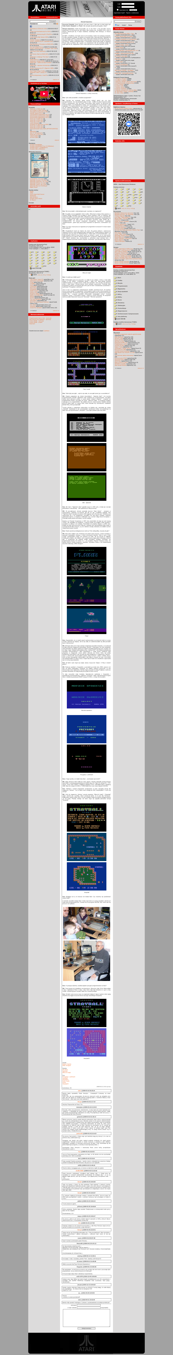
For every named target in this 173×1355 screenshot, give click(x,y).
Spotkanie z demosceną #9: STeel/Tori (41, 34)
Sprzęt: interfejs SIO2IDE (122, 261)
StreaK (80, 1182)
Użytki (124, 25)
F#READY (118, 220)
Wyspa (32, 296)
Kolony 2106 (33, 292)
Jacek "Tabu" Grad (120, 234)
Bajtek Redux (34, 187)
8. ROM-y (119, 297)
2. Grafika (119, 280)
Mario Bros (33, 288)
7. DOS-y (119, 294)
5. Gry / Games (119, 84)
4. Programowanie (121, 286)
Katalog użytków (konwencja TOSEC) (125, 322)
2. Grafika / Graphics (121, 80)
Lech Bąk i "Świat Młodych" (122, 217)
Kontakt (31, 202)
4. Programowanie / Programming (124, 83)
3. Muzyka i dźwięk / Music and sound (126, 81)
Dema (130, 25)
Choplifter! (33, 283)
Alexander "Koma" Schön (122, 235)
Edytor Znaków (66, 1064)
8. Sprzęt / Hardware (121, 88)
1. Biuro (118, 277)
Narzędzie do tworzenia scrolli (38, 111)
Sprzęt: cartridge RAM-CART (123, 257)
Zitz (79, 1223)
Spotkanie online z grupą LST (38, 72)
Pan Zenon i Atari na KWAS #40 (39, 54)
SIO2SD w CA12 (119, 341)
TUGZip (48, 274)
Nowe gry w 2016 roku (36, 126)
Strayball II (65, 1084)
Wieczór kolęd (66, 1072)
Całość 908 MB (120, 319)
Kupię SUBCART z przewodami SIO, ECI (126, 50)
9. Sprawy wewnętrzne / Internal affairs (126, 90)
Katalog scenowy (119, 187)
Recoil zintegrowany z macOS (38, 75)
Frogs (31, 282)
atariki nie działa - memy (122, 45)
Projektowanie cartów (121, 344)
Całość (35, 274)
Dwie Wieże (33, 300)
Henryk (79, 1230)
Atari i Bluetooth (119, 337)
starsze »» (56, 79)
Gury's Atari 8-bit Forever (37, 194)
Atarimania (33, 195)
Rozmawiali (117, 211)
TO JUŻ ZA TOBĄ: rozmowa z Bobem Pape (127, 230)
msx (136, 197)
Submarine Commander (37, 281)
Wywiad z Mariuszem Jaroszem (124, 213)
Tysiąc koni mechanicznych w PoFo (40, 31)
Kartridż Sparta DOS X (36, 113)
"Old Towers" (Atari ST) (36, 279)
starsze (57, 140)
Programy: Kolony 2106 (121, 253)
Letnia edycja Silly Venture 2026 (39, 37)
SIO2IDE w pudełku (120, 364)
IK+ (116, 67)
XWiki (31, 193)
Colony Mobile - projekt (35, 322)
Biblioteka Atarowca (35, 151)
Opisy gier (32, 278)
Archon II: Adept (34, 293)
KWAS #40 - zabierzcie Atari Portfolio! (40, 62)
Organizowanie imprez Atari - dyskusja (40, 318)
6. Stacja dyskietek (122, 291)
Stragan (116, 247)
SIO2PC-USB (119, 338)
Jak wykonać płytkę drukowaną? (124, 355)
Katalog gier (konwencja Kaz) (38, 244)
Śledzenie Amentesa (120, 227)
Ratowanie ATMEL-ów (121, 342)
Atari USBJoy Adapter (121, 251)
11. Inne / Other (119, 93)
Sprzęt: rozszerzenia (121, 254)
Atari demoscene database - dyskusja (40, 319)
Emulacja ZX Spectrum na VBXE (39, 124)
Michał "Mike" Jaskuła (121, 218)
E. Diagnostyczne (121, 311)
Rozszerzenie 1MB (120, 349)
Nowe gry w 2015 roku (36, 127)
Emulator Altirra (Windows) (37, 149)
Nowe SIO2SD (119, 340)
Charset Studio (119, 47)
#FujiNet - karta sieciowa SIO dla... (125, 53)
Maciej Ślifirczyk (119, 237)
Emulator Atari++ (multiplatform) (39, 147)
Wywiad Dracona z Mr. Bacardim (124, 214)
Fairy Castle (65, 1081)
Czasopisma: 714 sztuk (37, 178)
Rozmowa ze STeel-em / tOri (38, 28)
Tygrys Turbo (119, 347)
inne (44, 266)
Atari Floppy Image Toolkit (37, 71)
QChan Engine (34, 137)
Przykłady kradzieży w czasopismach (126, 39)
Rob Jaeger (118, 232)
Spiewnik (65, 1071)
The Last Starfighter (35, 299)
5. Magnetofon (120, 289)
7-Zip (44, 274)
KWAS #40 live (34, 59)
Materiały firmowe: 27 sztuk (38, 183)
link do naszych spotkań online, (124, 108)
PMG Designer (66, 1065)
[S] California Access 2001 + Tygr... (125, 33)
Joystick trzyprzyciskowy (122, 351)
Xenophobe (33, 289)
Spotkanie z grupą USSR (37, 61)
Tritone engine (34, 135)
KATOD (117, 223)
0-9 (32, 252)
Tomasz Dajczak (119, 216)
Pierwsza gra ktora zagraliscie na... (125, 42)
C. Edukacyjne (120, 305)
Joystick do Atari (119, 345)
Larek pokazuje (34, 123)
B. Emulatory (120, 302)
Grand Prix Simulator (36, 307)
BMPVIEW (33, 131)
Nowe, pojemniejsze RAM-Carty (124, 248)
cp (141, 189)
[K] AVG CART (119, 62)
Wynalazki (117, 332)
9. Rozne (119, 300)
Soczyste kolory (119, 359)
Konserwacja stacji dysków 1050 (39, 116)
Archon (32, 297)
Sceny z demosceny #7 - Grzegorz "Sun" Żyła (43, 48)
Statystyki (32, 323)
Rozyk (80, 1101)
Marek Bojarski (119, 240)
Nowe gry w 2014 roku (36, 134)
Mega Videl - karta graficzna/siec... (125, 73)
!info (130, 194)
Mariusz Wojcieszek (120, 224)
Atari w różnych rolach (121, 362)
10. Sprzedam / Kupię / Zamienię (124, 91)
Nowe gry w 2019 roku (36, 120)
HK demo (65, 1069)
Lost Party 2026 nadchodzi (37, 51)
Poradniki (32, 107)
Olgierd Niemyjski (120, 241)
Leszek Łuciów (119, 228)
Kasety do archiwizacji (121, 64)
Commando (33, 286)
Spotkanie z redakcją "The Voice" (39, 57)
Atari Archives (34, 197)
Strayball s (65, 1079)
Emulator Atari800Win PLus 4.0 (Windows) (42, 146)
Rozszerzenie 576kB (121, 358)
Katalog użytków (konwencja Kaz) (124, 270)
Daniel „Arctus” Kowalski (122, 221)
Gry (118, 25)
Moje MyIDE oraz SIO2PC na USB (124, 352)
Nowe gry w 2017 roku (36, 121)
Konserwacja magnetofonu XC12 (39, 117)
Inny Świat (33, 305)
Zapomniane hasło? (119, 13)
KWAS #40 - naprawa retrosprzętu (40, 65)
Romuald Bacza (119, 225)
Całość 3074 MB (36, 268)
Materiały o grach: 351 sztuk (38, 184)
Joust (31, 285)
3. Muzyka (119, 283)
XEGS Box (118, 361)
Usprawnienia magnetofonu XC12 (39, 114)
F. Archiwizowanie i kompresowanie (127, 313)
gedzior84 (79, 1133)
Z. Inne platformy (121, 316)
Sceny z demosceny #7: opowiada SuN (41, 41)
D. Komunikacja (121, 308)
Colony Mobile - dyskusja (36, 321)
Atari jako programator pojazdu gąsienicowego (128, 334)
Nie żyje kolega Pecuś (36, 47)
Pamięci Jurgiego (35, 40)
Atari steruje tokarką (120, 365)
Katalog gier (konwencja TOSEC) (39, 271)
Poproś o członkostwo (132, 13)
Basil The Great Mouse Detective (39, 302)
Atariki (31, 191)
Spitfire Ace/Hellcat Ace (36, 295)
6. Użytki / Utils (119, 86)
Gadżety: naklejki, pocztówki (123, 256)
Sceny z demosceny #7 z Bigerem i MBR (41, 68)
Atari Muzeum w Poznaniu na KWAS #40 (41, 44)
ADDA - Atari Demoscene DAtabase (124, 184)
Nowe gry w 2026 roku (36, 109)
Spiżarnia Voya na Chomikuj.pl (38, 186)
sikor (79, 1090)
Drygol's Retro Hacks (36, 198)
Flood (64, 1082)
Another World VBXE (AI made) (124, 36)
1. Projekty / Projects (121, 78)
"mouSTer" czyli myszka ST (123, 250)
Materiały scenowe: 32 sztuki (38, 180)
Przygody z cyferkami (68, 1076)
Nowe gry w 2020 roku (36, 119)
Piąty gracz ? (118, 59)
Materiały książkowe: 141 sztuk (39, 181)
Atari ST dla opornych (36, 133)
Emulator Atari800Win (36, 144)
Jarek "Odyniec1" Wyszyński (123, 238)
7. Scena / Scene (120, 87)
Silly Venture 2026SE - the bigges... (125, 70)
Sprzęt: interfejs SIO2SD (122, 263)
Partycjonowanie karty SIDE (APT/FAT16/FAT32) (44, 128)
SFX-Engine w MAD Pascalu (38, 110)
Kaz (79, 1151)
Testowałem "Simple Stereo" (123, 348)
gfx (142, 192)
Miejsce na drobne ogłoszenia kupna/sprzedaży (128, 258)
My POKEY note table (121, 56)
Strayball (64, 1078)
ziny (129, 206)
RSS (55, 23)
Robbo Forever (34, 290)
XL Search (33, 200)
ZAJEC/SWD (79, 1170)
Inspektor (32, 306)
